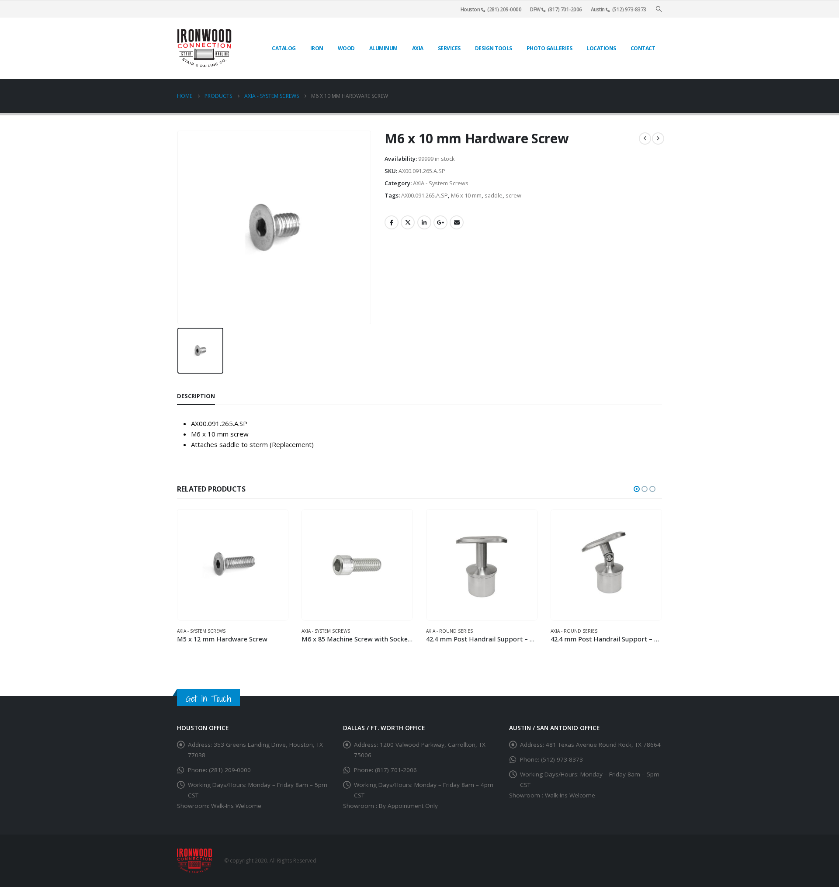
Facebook (392, 222)
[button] (658, 9)
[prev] (645, 138)
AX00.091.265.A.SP (424, 195)
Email (457, 222)
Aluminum (383, 48)
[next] (658, 138)
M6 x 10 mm (466, 195)
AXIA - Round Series (449, 631)
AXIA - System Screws (440, 183)
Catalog (284, 48)
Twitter (408, 222)
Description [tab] (196, 396)
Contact (643, 48)
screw (513, 195)
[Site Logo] (204, 48)
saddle (494, 195)
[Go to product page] (232, 564)
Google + (440, 222)
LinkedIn (424, 222)
